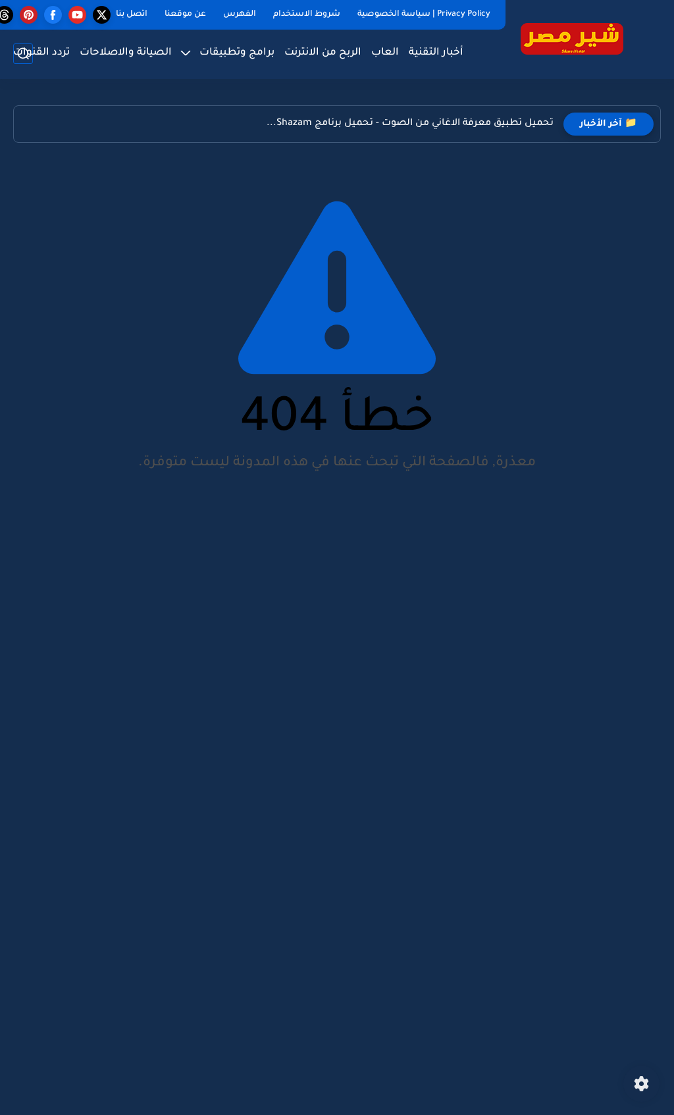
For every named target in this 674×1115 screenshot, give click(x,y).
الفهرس (239, 14)
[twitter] (102, 15)
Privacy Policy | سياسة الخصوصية (423, 14)
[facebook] (53, 15)
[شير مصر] (572, 38)
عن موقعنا (185, 14)
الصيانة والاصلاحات (126, 53)
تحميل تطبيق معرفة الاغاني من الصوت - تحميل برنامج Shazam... (410, 123)
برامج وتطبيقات (236, 53)
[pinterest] (29, 15)
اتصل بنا (131, 14)
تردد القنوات (41, 53)
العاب (385, 53)
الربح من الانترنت (322, 53)
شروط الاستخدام (306, 14)
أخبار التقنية (436, 53)
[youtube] (77, 15)
